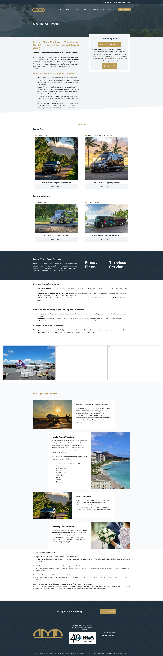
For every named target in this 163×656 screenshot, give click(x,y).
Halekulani (60, 475)
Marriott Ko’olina (62, 473)
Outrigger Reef (61, 468)
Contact (111, 9)
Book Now (124, 9)
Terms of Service (113, 653)
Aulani (58, 470)
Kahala (58, 480)
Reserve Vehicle (109, 44)
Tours (102, 9)
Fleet (67, 9)
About (60, 9)
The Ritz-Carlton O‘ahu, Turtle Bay (68, 463)
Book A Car (108, 611)
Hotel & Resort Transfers (63, 437)
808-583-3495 (124, 2)
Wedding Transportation (63, 527)
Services (76, 9)
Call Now (109, 66)
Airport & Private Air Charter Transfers (93, 405)
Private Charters (83, 497)
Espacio (59, 482)
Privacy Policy (123, 653)
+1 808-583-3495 (109, 632)
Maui (94, 9)
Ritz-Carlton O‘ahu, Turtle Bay (65, 295)
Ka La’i (58, 477)
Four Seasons (61, 466)
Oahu (86, 9)
